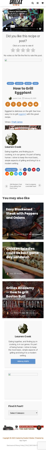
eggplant (22, 114)
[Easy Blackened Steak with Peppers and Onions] (23, 221)
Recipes (28, 83)
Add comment (36, 234)
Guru (11, 234)
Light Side (19, 83)
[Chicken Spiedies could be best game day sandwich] (23, 260)
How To (10, 83)
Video (35, 83)
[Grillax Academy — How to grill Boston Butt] (23, 299)
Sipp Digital (23, 440)
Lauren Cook (16, 98)
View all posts (11, 170)
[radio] (13, 50)
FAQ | (27, 445)
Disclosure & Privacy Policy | (16, 445)
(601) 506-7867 (34, 445)
